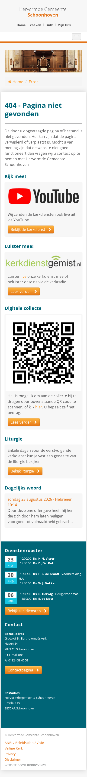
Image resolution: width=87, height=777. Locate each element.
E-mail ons (16, 655)
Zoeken (35, 25)
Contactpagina (21, 670)
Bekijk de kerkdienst (28, 229)
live (23, 276)
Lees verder (21, 291)
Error (33, 81)
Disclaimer (13, 759)
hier (38, 407)
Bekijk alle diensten (25, 610)
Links (49, 25)
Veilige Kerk (14, 748)
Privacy (10, 754)
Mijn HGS (64, 25)
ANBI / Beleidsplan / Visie (24, 742)
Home (21, 25)
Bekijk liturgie (23, 471)
